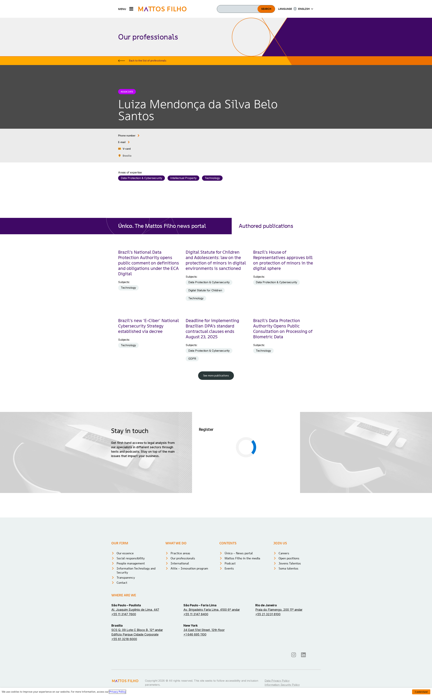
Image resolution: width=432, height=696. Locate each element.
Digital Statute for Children (205, 290)
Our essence (125, 600)
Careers (284, 600)
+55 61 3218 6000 (124, 685)
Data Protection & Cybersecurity (141, 178)
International (180, 610)
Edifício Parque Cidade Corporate (134, 681)
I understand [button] (421, 691)
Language (206, 488)
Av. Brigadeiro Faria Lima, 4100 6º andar (211, 656)
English (235, 493)
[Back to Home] (162, 8)
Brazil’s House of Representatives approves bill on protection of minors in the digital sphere (283, 260)
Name (203, 440)
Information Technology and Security (136, 617)
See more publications (216, 375)
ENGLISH (304, 8)
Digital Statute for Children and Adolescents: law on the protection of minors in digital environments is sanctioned (216, 260)
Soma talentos (288, 615)
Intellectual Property (183, 178)
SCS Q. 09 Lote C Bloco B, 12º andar (137, 676)
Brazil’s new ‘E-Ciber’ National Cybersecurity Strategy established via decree (148, 326)
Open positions (289, 605)
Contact (122, 629)
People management (131, 610)
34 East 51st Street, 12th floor (204, 676)
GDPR (192, 358)
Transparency (126, 624)
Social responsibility (131, 605)
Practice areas (180, 600)
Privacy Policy (264, 507)
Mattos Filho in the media (242, 605)
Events (229, 615)
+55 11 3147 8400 (195, 661)
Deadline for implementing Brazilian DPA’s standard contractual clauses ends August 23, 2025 (212, 328)
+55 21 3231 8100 (267, 661)
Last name (255, 440)
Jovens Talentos (290, 610)
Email (203, 456)
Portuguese (212, 493)
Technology (212, 178)
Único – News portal (239, 600)
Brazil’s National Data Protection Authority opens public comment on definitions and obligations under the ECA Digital (148, 262)
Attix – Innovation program (189, 615)
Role (202, 472)
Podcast (230, 610)
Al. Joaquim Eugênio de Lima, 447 (135, 656)
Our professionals (183, 605)
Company (255, 456)
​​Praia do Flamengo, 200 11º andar (278, 656)
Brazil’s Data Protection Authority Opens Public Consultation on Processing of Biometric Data (282, 328)
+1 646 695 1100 (194, 681)
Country (254, 472)
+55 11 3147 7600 (123, 661)
